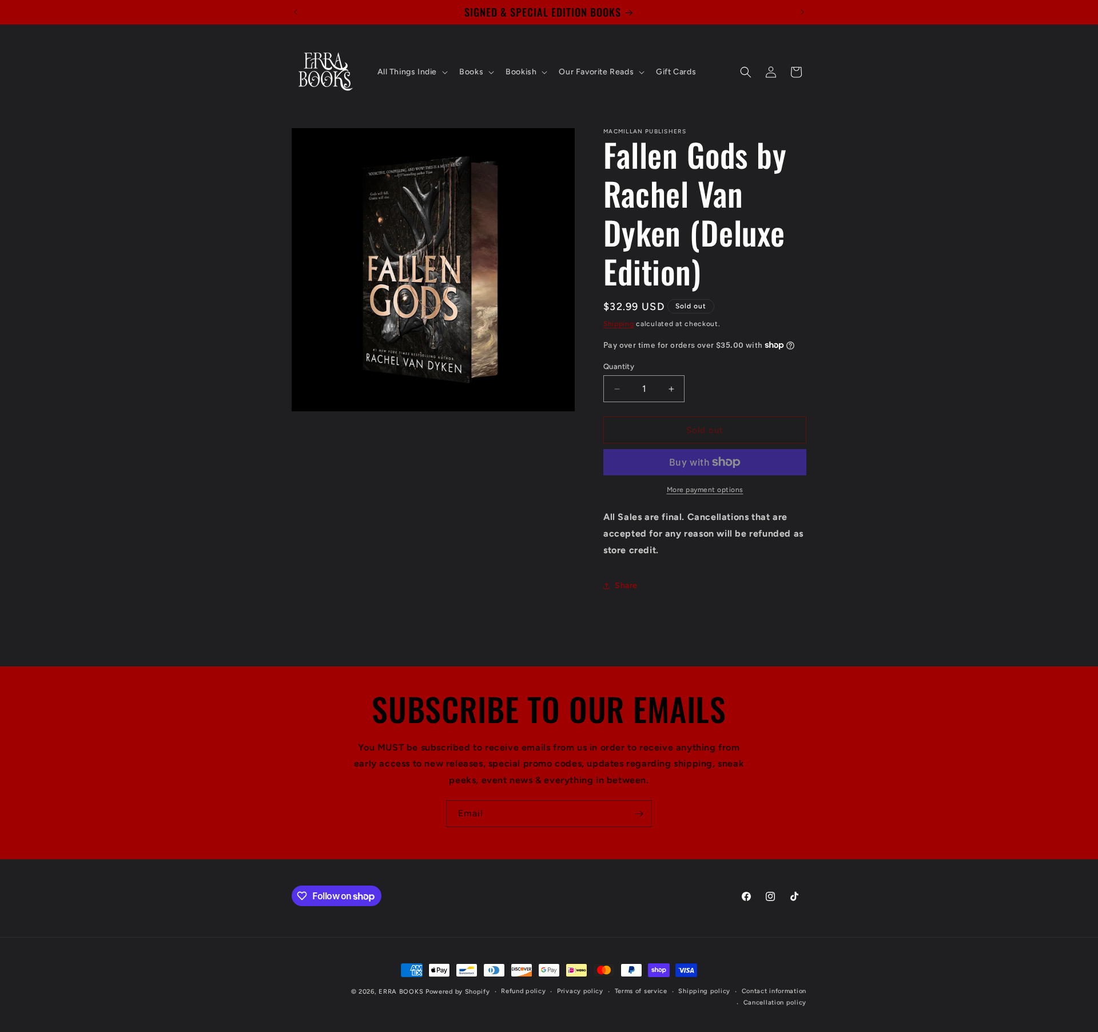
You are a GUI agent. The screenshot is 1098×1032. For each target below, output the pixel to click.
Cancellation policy (774, 1002)
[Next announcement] (802, 12)
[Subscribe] (638, 813)
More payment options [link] (705, 490)
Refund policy (523, 991)
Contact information (774, 991)
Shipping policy (704, 991)
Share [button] (626, 585)
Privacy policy (580, 991)
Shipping (618, 324)
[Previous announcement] (295, 12)
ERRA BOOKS (401, 991)
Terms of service (641, 991)
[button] (412, 72)
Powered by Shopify (457, 991)
